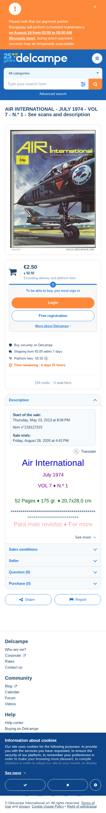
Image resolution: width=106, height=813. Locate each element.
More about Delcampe (52, 326)
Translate (88, 451)
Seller (14, 561)
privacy (24, 806)
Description (19, 400)
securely (27, 345)
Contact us (13, 667)
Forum (10, 698)
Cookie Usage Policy (48, 806)
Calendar (12, 692)
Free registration (53, 316)
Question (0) (19, 572)
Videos (10, 704)
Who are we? (15, 649)
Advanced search (53, 94)
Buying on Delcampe (21, 728)
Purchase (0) (20, 583)
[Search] (95, 84)
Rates (10, 661)
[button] (83, 84)
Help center (14, 723)
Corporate (13, 655)
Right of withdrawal (82, 806)
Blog (9, 686)
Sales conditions (23, 549)
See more (83, 537)
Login (53, 302)
